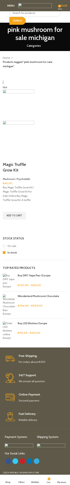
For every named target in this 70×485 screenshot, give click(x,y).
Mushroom (9, 179)
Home (7, 57)
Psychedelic (23, 179)
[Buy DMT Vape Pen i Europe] (9, 281)
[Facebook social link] (8, 461)
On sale (11, 246)
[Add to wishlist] (7, 207)
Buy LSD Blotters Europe (32, 323)
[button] (14, 216)
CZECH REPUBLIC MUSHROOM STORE (21, 472)
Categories (34, 45)
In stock (12, 252)
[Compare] (7, 157)
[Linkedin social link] (29, 461)
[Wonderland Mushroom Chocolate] (9, 305)
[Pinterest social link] (22, 461)
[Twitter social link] (15, 461)
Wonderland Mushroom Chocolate (38, 296)
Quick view (7, 224)
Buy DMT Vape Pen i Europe (34, 275)
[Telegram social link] (36, 461)
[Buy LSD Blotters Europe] (9, 331)
